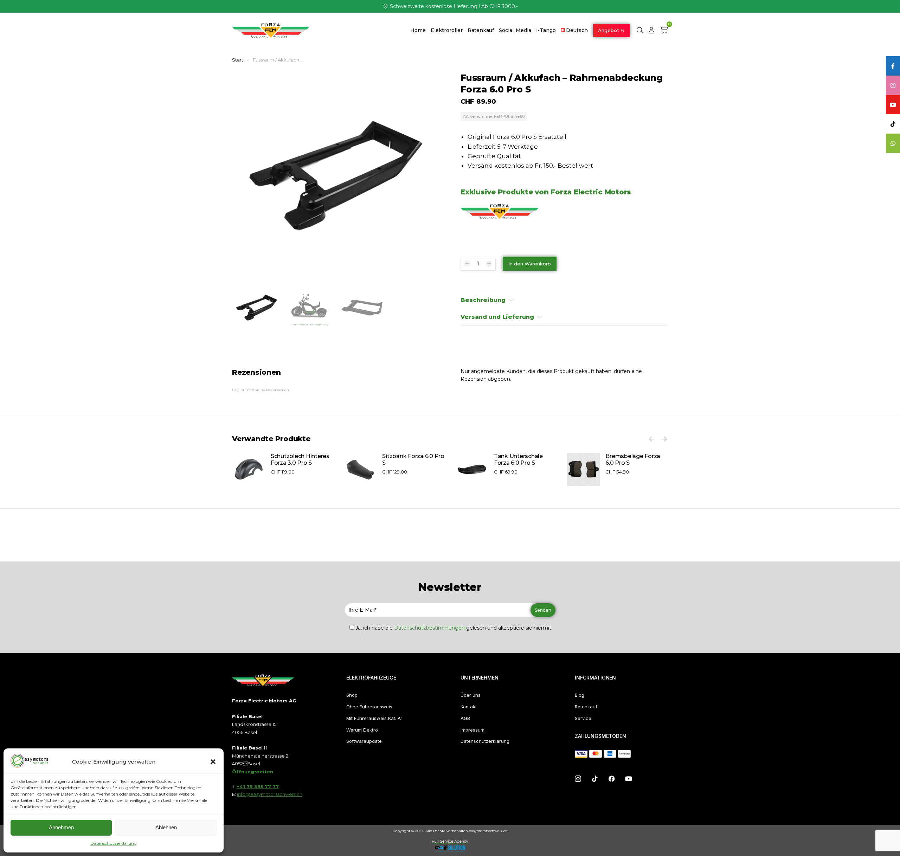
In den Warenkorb (529, 263)
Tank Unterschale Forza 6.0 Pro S (518, 459)
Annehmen (61, 827)
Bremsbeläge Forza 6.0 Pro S (632, 459)
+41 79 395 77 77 (258, 786)
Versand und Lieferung (497, 317)
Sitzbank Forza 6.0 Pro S (413, 459)
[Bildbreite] (248, 469)
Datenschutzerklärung (113, 843)
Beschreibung (483, 300)
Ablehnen (166, 827)
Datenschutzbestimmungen (429, 628)
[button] (213, 761)
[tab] (564, 300)
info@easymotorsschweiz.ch (269, 794)
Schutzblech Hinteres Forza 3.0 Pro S (300, 459)
